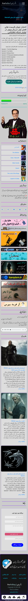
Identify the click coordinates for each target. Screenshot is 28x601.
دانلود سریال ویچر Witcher (18, 421)
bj (25, 88)
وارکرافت (14, 578)
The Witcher (16, 153)
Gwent (17, 168)
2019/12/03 (18, 88)
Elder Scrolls (15, 163)
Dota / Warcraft (15, 158)
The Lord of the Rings (13, 173)
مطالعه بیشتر (21, 389)
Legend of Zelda (14, 179)
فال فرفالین (5, 575)
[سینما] (14, 597)
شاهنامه (5, 578)
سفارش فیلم (22, 575)
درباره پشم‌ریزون (14, 592)
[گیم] (18, 597)
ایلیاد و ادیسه (22, 578)
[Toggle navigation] (23, 3)
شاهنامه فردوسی (17, 147)
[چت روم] (4, 597)
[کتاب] (9, 597)
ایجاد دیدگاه (17, 545)
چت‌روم (14, 575)
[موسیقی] (23, 597)
